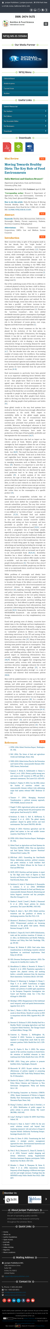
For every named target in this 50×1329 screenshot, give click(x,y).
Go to (42, 158)
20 (11, 465)
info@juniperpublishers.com (15, 1292)
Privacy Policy (40, 1326)
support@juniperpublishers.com (16, 1276)
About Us (6, 1234)
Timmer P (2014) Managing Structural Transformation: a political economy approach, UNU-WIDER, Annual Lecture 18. (27, 800)
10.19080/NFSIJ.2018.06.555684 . (20, 210)
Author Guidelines (10, 1237)
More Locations (9, 1252)
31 (8, 675)
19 (16, 452)
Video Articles (8, 1247)
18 (14, 452)
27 (28, 639)
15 (6, 404)
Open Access (8, 1239)
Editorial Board (9, 79)
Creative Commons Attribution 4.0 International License (19, 1321)
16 (30, 435)
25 (31, 553)
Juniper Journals (26, 2)
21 (12, 493)
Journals (6, 1242)
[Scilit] (13, 1198)
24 (38, 527)
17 (32, 435)
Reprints (6, 1250)
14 (15, 610)
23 (35, 527)
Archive (6, 93)
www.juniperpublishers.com (15, 1295)
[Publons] (36, 1198)
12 (15, 590)
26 (34, 553)
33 (30, 699)
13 (15, 369)
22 (17, 514)
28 (6, 660)
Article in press (9, 83)
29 (8, 660)
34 (41, 709)
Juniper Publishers (12, 2)
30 (6, 675)
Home (5, 1232)
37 (43, 709)
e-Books (6, 1244)
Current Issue (9, 88)
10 (13, 610)
